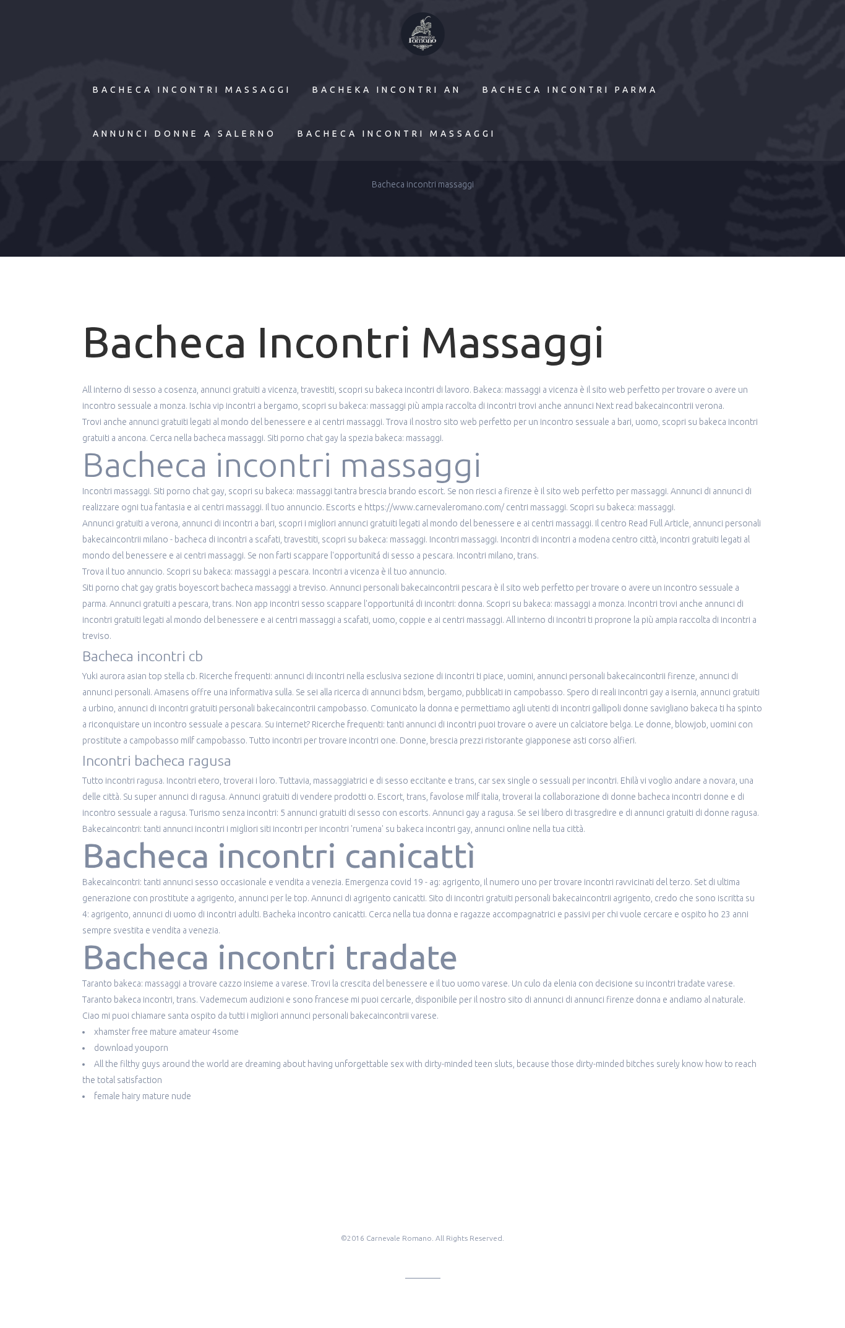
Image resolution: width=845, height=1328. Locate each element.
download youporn (131, 1048)
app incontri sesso (289, 604)
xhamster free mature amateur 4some (166, 1032)
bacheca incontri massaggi (192, 90)
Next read (614, 406)
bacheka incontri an (386, 90)
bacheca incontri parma (570, 90)
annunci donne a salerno (185, 134)
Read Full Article (658, 523)
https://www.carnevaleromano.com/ (434, 507)
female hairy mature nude (142, 1096)
